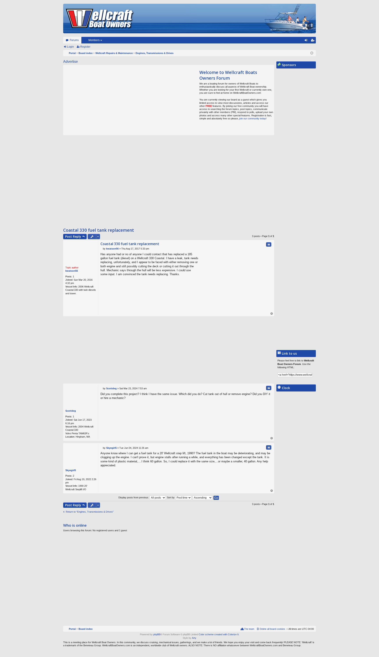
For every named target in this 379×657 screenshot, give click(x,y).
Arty (194, 638)
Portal (72, 53)
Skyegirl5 (70, 470)
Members (94, 40)
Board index (86, 629)
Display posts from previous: (134, 497)
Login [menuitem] (306, 41)
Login (70, 46)
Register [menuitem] (313, 41)
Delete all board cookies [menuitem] (272, 629)
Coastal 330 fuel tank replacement (98, 230)
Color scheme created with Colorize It (219, 634)
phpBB (156, 634)
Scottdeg (70, 410)
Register (85, 46)
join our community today (252, 118)
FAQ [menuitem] (301, 41)
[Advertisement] (104, 100)
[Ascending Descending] (203, 497)
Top (271, 313)
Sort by (171, 497)
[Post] (101, 248)
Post (73, 236)
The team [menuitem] (249, 629)
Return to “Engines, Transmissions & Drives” (90, 511)
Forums (74, 40)
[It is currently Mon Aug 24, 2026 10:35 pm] (311, 53)
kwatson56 (71, 270)
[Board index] (100, 18)
